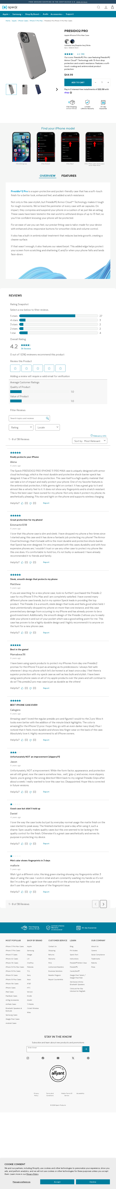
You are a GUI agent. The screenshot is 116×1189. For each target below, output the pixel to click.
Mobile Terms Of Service (66, 1094)
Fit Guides (74, 950)
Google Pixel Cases (12, 1019)
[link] (106, 7)
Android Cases (11, 1023)
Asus (29, 979)
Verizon (30, 991)
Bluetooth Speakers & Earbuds (14, 1009)
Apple (14, 20)
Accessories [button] (56, 14)
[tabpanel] (58, 230)
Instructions (74, 958)
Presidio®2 (74, 967)
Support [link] (70, 14)
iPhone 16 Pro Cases (13, 971)
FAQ (50, 962)
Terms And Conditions (50, 1094)
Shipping (51, 950)
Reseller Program (54, 975)
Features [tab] (68, 175)
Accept (57, 1181)
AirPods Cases (11, 1004)
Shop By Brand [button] (32, 14)
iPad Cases (10, 991)
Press (93, 967)
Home (8, 20)
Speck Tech (74, 954)
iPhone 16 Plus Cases (13, 979)
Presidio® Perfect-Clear (78, 962)
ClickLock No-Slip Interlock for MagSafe (77, 989)
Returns (51, 954)
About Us (94, 946)
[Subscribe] (85, 1049)
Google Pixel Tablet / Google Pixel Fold (78, 976)
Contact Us (52, 946)
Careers (94, 950)
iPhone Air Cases (12, 958)
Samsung (30, 950)
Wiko (29, 1012)
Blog (71, 946)
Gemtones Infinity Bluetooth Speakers (77, 983)
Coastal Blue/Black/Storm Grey (72, 41)
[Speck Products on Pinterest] (88, 1057)
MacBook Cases (11, 996)
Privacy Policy (32, 1174)
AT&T (29, 983)
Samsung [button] (16, 14)
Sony (29, 975)
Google (29, 954)
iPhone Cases (23, 20)
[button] (112, 7)
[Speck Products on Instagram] (28, 1057)
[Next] (56, 89)
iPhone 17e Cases (12, 962)
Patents (94, 962)
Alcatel (29, 1000)
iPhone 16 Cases (12, 975)
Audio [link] (45, 14)
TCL (28, 971)
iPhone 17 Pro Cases (13, 950)
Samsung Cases (11, 1015)
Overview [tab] (47, 175)
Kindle (29, 996)
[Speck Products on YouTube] (58, 1057)
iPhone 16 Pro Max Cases (15, 967)
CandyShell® (75, 971)
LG (28, 958)
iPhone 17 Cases (11, 954)
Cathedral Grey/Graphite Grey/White (67, 41)
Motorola (30, 967)
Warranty (51, 958)
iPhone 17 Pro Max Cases (15, 946)
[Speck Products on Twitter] (73, 1057)
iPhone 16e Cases (12, 983)
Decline (93, 1181)
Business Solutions (55, 971)
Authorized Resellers (56, 967)
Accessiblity (80, 1093)
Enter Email (32, 1047)
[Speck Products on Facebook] (43, 1057)
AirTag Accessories (12, 1000)
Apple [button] (5, 14)
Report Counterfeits (55, 979)
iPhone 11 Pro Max (36, 20)
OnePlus (30, 962)
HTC (28, 987)
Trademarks (95, 958)
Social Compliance (98, 954)
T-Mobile (30, 1004)
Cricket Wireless (33, 1008)
